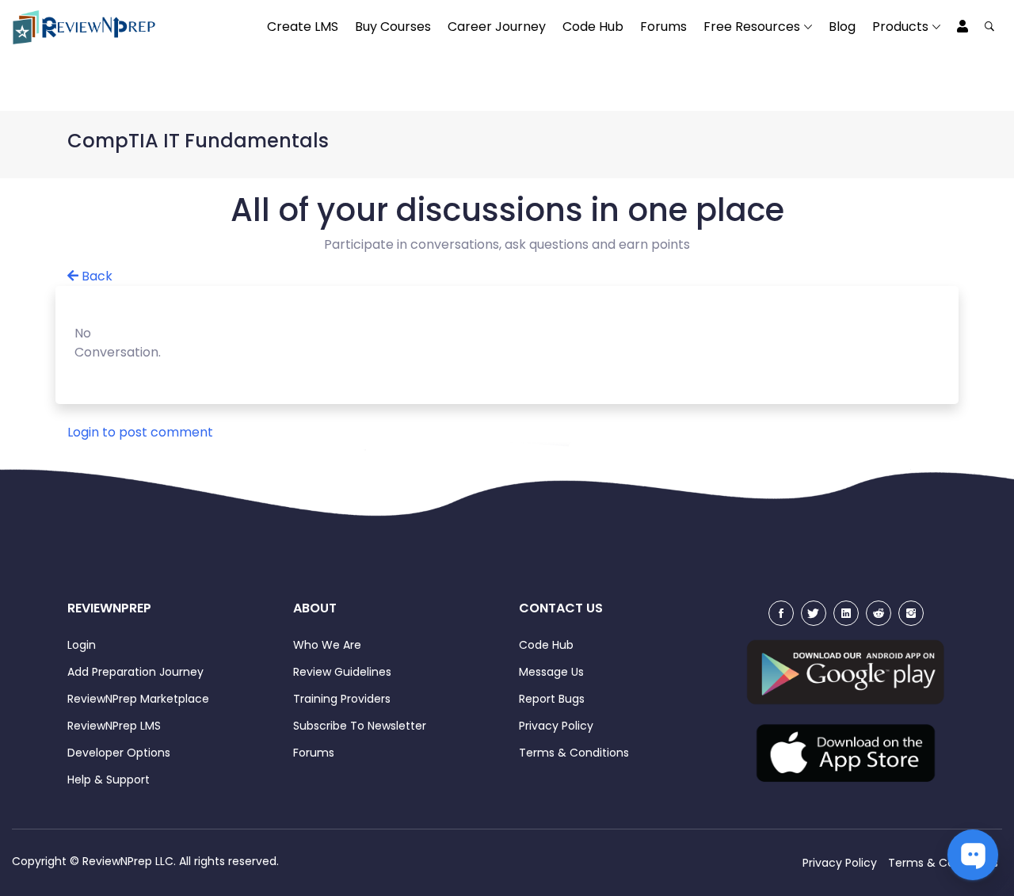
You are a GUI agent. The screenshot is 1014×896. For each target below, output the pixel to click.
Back (95, 276)
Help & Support (108, 779)
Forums (663, 26)
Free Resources (751, 26)
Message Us (551, 672)
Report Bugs (552, 699)
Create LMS (302, 26)
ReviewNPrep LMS (114, 726)
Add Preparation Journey (135, 672)
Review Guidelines (342, 672)
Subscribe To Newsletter (359, 726)
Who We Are (327, 645)
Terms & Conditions (574, 753)
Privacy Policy (556, 726)
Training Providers (342, 699)
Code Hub (592, 26)
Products (900, 26)
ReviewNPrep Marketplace (138, 699)
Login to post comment (140, 432)
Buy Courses (393, 26)
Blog (842, 26)
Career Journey (497, 26)
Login (81, 645)
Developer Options (118, 753)
